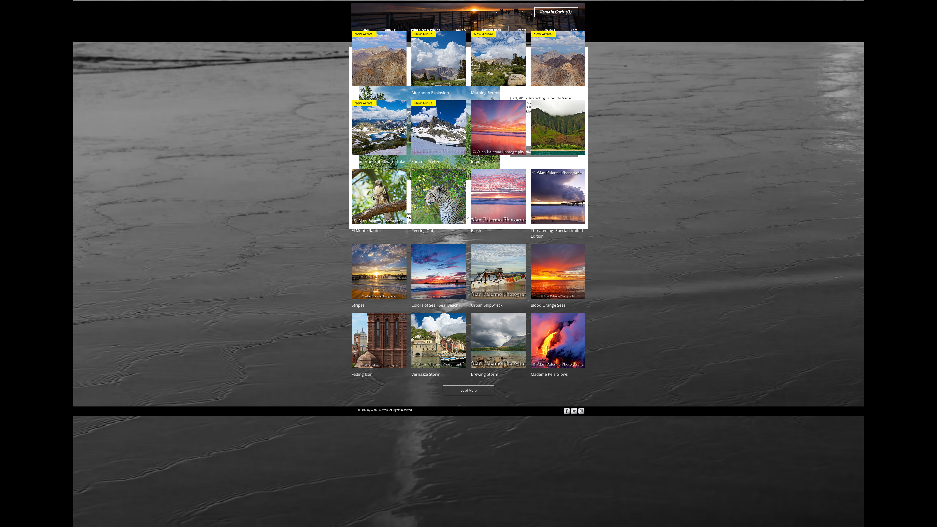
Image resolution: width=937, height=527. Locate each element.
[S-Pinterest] (581, 411)
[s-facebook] (567, 411)
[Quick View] (498, 127)
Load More (469, 390)
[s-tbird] (574, 411)
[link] (558, 12)
